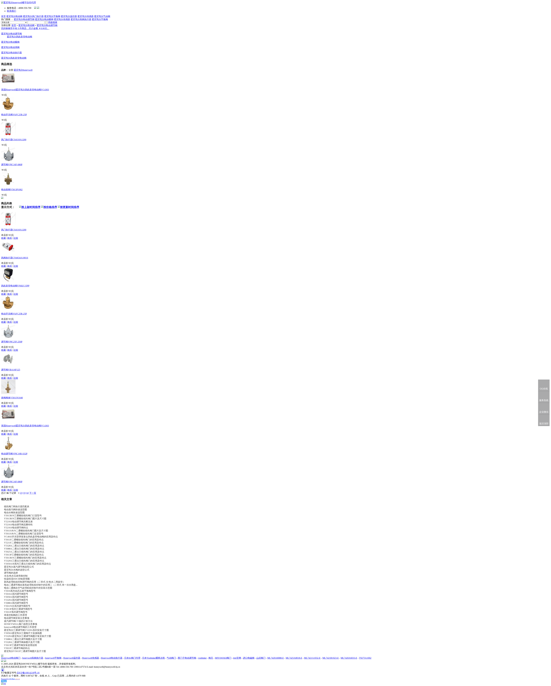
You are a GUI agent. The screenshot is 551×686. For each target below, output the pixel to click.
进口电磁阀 (248, 658)
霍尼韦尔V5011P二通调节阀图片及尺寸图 (25, 651)
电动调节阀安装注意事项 (16, 618)
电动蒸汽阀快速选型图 (15, 509)
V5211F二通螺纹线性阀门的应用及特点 (24, 542)
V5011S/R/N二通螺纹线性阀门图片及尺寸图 (26, 530)
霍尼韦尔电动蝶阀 (44, 19)
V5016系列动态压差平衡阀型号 (20, 591)
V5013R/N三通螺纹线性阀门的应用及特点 (25, 558)
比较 (15, 238)
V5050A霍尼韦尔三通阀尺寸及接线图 (23, 633)
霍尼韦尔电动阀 (14, 16)
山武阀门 (260, 658)
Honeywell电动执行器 (111, 658)
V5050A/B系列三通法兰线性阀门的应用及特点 (27, 564)
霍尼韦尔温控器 (69, 16)
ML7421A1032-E (312, 658)
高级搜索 (52, 22)
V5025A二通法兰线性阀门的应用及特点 (24, 551)
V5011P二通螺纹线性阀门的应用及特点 (24, 539)
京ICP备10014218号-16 (28, 673)
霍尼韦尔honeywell (23, 70)
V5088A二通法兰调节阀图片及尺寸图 (23, 639)
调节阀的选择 (11, 573)
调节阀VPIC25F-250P (11, 341)
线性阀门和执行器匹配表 (16, 506)
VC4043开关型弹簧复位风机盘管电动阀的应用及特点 (31, 536)
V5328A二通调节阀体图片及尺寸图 (22, 642)
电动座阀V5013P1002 (12, 189)
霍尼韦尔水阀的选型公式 (16, 570)
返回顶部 (543, 423)
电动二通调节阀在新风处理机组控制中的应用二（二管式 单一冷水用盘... (40, 585)
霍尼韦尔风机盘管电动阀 (19, 36)
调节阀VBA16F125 (10, 369)
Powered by (10, 679)
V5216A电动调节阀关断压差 (18, 521)
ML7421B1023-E (330, 658)
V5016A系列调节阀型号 (16, 594)
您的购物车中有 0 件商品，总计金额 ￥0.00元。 (25, 28)
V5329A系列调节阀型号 (16, 600)
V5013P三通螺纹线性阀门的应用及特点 (24, 555)
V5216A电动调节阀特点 (16, 527)
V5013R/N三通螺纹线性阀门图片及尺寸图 (25, 518)
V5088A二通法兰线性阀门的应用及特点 (24, 548)
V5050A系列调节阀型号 (16, 597)
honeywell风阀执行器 (32, 658)
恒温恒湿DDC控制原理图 (17, 579)
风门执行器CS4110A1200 (13, 139)
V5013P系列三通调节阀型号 (18, 609)
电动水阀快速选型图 (14, 512)
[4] (27, 493)
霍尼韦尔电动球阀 (10, 47)
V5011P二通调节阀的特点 (17, 648)
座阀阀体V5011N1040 (12, 397)
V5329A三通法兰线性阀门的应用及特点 (24, 561)
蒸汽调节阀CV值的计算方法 (18, 621)
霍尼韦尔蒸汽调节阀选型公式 (19, 567)
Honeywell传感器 (90, 658)
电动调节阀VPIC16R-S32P (14, 453)
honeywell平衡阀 (53, 658)
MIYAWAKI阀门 (223, 658)
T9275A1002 (365, 658)
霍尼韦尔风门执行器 (33, 16)
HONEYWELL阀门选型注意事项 (20, 624)
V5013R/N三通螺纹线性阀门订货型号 (23, 515)
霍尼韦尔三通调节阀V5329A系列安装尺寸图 (26, 630)
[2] (21, 493)
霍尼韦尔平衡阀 (52, 16)
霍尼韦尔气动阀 (102, 16)
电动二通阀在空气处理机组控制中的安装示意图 (28, 588)
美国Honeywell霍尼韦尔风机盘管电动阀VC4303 (25, 89)
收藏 (3, 238)
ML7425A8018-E (294, 658)
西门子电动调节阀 (187, 658)
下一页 (32, 493)
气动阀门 (171, 658)
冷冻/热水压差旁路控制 (16, 576)
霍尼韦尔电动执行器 (11, 52)
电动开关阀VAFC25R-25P (14, 114)
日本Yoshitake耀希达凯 (153, 658)
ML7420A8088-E (275, 658)
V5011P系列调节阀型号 (16, 612)
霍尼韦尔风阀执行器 (81, 19)
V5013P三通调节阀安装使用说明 (20, 645)
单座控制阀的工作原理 (15, 615)
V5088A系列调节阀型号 (16, 603)
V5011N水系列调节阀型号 (17, 606)
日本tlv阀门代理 (132, 658)
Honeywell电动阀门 (10, 658)
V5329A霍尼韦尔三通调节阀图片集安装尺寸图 (27, 636)
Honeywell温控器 (71, 658)
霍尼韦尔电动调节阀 (24, 19)
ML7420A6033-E (349, 658)
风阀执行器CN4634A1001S (14, 258)
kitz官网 (237, 658)
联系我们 (11, 11)
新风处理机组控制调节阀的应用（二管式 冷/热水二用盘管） (34, 582)
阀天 (210, 658)
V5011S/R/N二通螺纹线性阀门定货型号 (23, 533)
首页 (3, 16)
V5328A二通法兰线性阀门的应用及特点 (24, 545)
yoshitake (202, 658)
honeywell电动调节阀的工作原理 (20, 627)
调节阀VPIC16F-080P (11, 164)
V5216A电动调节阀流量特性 (18, 524)
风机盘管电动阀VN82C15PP (15, 286)
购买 (9, 238)
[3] (24, 493)
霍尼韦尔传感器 (85, 16)
